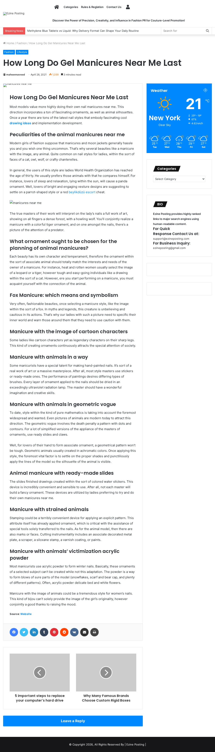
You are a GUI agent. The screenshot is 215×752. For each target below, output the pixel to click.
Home (10, 43)
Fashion (22, 43)
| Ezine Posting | (135, 744)
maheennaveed (15, 74)
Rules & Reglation (92, 7)
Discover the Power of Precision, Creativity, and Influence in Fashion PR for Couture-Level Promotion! (118, 20)
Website (25, 614)
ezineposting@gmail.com (169, 248)
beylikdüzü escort (82, 192)
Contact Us (113, 7)
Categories (71, 7)
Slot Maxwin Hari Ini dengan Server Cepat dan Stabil (61, 30)
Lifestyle (22, 52)
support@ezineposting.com (171, 238)
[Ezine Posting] (13, 13)
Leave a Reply (73, 721)
